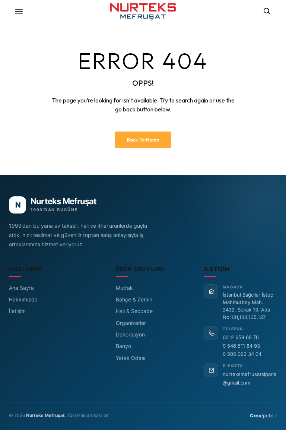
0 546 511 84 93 (241, 346)
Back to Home (143, 140)
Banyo (123, 346)
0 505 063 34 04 (242, 354)
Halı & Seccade (134, 311)
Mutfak (124, 288)
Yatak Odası (130, 358)
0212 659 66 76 (241, 337)
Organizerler (131, 323)
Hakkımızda (23, 299)
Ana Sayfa (21, 288)
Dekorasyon (130, 334)
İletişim (17, 311)
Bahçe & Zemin (134, 299)
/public (263, 415)
